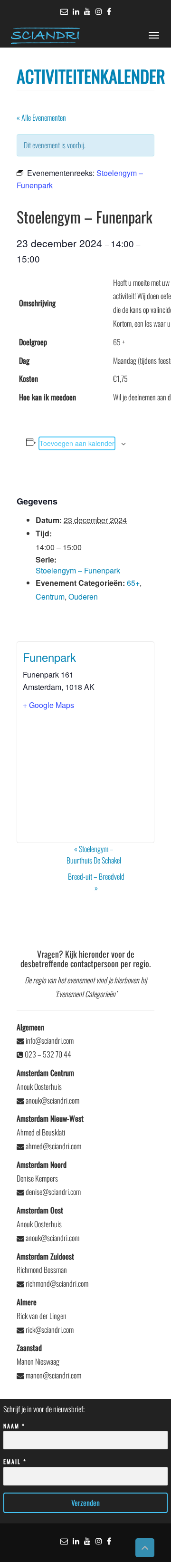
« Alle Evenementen (41, 117)
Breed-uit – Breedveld (96, 882)
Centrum (50, 596)
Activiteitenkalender (91, 75)
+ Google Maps (48, 704)
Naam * (14, 1426)
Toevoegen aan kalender (76, 443)
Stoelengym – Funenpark (78, 570)
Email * (15, 1461)
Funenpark (49, 657)
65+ (133, 582)
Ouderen (83, 596)
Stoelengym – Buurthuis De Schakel (93, 854)
